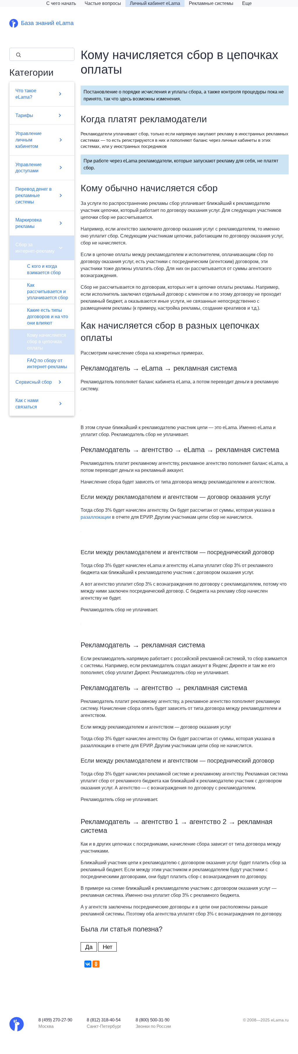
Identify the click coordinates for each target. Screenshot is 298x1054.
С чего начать (61, 3)
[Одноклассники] (96, 964)
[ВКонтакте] (87, 964)
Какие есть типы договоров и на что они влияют (47, 316)
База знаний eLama (47, 23)
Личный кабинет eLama (155, 3)
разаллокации (96, 517)
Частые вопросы (103, 3)
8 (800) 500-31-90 (152, 1020)
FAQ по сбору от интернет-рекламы (47, 363)
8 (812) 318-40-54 (103, 1020)
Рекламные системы (211, 3)
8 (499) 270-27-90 (55, 1020)
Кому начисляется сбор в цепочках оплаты (46, 341)
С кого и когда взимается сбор (44, 269)
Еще (247, 3)
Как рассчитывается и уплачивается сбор (47, 291)
